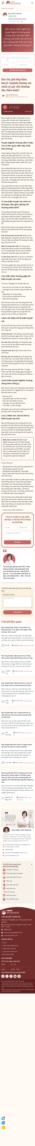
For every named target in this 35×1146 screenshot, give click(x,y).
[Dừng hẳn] (17, 107)
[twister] (7, 976)
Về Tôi (5, 943)
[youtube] (15, 976)
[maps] (20, 976)
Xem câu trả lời (29, 645)
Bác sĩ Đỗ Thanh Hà (12, 95)
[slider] (17, 113)
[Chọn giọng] (14, 107)
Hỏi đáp (10, 8)
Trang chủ (4, 8)
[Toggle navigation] (3, 3)
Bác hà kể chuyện (8, 954)
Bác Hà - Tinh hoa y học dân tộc (17, 19)
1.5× (11, 107)
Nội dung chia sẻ (8, 595)
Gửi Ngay (17, 542)
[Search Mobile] (32, 3)
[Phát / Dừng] (5, 107)
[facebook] (11, 976)
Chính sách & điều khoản (10, 945)
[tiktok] (3, 976)
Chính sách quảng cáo (10, 951)
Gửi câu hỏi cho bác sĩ (18, 70)
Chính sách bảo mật (9, 948)
